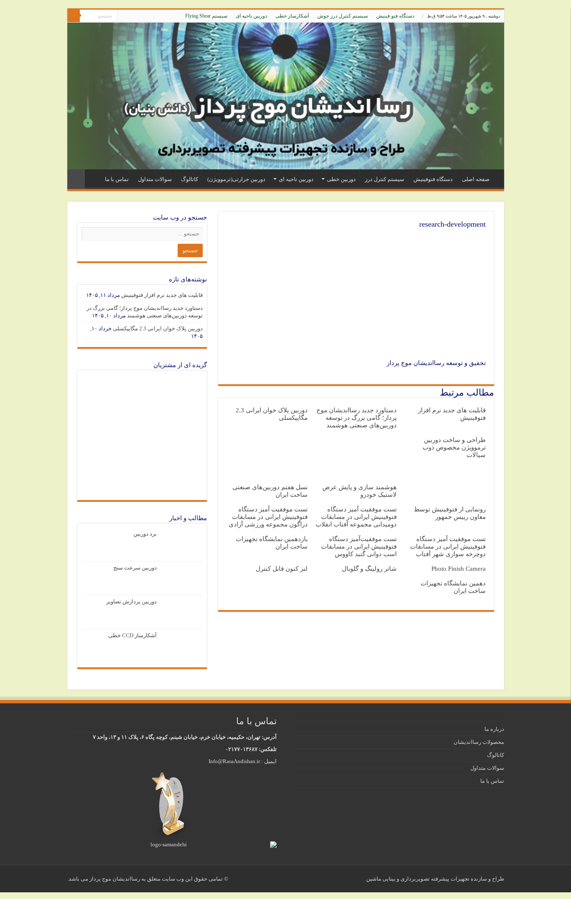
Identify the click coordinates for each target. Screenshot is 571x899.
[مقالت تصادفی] (76, 179)
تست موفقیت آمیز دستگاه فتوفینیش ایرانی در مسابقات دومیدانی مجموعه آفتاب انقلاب (356, 517)
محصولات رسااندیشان (479, 742)
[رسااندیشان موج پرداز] (285, 96)
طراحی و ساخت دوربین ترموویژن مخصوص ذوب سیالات (454, 447)
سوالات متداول (155, 179)
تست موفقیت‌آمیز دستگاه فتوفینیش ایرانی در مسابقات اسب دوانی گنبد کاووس (359, 546)
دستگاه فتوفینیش (433, 179)
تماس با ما (117, 179)
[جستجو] (73, 16)
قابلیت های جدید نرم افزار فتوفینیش (162, 295)
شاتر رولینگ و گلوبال (369, 568)
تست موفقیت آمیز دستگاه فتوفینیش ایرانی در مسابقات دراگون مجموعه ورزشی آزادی (268, 517)
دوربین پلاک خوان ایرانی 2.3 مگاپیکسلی (158, 328)
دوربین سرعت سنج (135, 567)
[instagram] (123, 16)
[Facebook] (147, 16)
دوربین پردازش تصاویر (131, 601)
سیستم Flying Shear (206, 16)
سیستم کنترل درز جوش (342, 16)
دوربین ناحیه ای (251, 16)
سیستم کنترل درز (384, 179)
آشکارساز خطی (292, 16)
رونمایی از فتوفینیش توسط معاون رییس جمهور (450, 513)
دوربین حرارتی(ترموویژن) (236, 179)
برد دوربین (145, 534)
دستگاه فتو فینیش (395, 16)
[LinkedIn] (131, 16)
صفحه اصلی (475, 179)
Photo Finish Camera (458, 568)
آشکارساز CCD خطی (132, 635)
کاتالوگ (189, 179)
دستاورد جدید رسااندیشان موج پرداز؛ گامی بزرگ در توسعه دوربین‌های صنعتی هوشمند (356, 417)
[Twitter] (139, 16)
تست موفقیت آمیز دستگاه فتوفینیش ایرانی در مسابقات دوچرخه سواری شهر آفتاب (448, 546)
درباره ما (494, 729)
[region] (142, 435)
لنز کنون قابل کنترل (282, 568)
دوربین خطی (341, 179)
